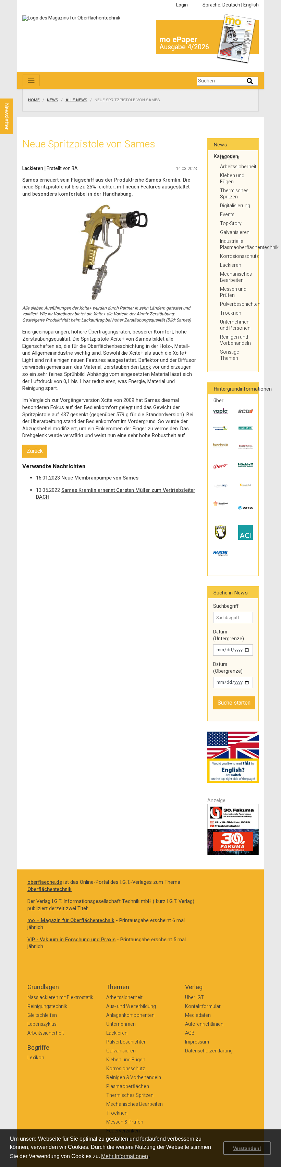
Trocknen (230, 313)
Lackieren (230, 265)
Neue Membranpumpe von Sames (99, 478)
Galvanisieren (234, 232)
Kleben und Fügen (232, 178)
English (251, 5)
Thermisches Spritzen (234, 193)
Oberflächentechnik (49, 889)
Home (34, 100)
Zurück (35, 451)
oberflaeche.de (44, 882)
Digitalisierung (235, 205)
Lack (145, 367)
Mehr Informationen (124, 1156)
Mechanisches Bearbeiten (236, 277)
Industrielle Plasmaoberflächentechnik (236, 244)
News (52, 100)
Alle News (76, 100)
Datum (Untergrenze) (228, 635)
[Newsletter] (18, 92)
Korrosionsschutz (236, 256)
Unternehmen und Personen (235, 325)
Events (227, 214)
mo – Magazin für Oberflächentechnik (70, 920)
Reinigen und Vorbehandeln (235, 340)
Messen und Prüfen (233, 292)
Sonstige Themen (229, 355)
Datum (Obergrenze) (228, 667)
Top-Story (231, 223)
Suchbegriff (226, 606)
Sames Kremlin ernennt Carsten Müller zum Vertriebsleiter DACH (115, 494)
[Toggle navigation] (31, 80)
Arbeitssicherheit (236, 166)
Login (182, 5)
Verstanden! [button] (247, 1148)
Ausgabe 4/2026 (184, 47)
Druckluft (230, 157)
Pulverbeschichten (236, 304)
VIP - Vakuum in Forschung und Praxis (71, 939)
